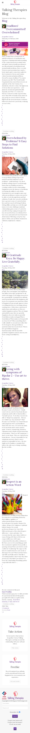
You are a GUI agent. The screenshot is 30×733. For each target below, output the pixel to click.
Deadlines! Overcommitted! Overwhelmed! (14, 29)
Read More (16, 599)
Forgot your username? (15, 722)
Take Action (15, 648)
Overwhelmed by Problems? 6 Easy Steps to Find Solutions (14, 142)
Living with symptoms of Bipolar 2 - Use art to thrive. (14, 373)
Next (8, 610)
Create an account (15, 724)
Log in (15, 716)
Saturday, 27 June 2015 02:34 (10, 601)
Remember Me (14, 712)
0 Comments (6, 135)
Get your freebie (15, 681)
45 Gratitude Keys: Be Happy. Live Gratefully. (13, 258)
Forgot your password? (15, 720)
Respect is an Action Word (13, 483)
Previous (4, 610)
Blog (4, 21)
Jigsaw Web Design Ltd (20, 701)
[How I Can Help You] (15, 624)
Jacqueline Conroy (7, 36)
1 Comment (5, 608)
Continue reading (8, 131)
